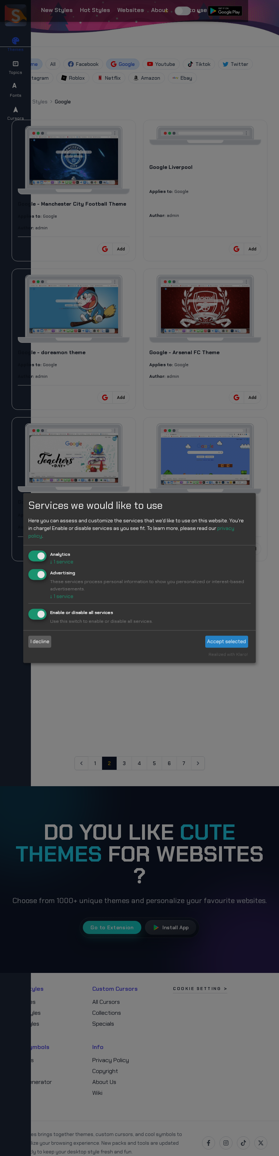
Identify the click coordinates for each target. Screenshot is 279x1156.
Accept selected (226, 641)
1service (61, 561)
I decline (40, 641)
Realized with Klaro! (228, 654)
